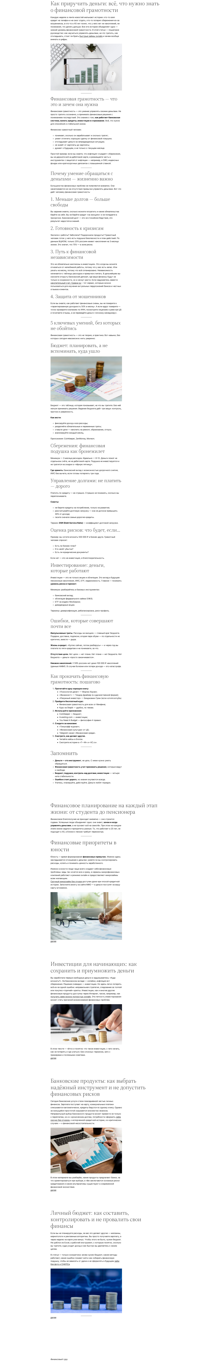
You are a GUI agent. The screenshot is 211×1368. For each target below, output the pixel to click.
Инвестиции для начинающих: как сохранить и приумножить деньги (94, 967)
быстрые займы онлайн (91, 36)
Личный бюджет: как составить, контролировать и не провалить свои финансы (96, 1219)
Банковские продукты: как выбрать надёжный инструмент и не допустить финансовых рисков (98, 1087)
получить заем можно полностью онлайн (71, 997)
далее (53, 941)
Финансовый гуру (59, 1359)
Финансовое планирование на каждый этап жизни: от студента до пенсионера (104, 808)
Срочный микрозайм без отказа (66, 881)
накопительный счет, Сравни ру (66, 283)
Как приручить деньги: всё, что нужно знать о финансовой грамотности (105, 6)
